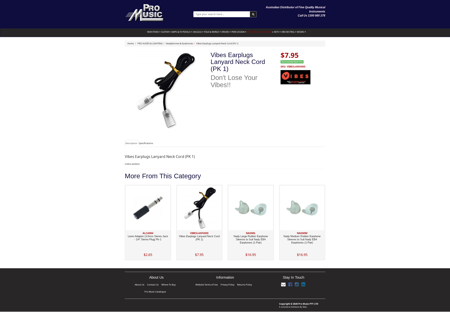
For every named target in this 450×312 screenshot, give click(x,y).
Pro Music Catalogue (174, 284)
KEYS (276, 31)
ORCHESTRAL (288, 31)
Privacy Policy (227, 284)
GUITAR (165, 31)
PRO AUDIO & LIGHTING (259, 31)
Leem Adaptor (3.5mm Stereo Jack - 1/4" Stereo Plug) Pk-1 (148, 238)
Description (131, 143)
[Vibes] (303, 76)
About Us (130, 284)
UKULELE (197, 31)
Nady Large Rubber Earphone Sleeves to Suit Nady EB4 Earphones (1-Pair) (251, 239)
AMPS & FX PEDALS (181, 31)
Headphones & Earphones (179, 43)
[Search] (253, 14)
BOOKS (301, 31)
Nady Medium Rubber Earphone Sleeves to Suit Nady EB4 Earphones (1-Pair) (302, 239)
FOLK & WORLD (212, 31)
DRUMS (225, 31)
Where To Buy (155, 284)
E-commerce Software (289, 301)
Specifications (146, 143)
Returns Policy (242, 284)
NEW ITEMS (153, 31)
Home (130, 43)
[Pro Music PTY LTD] (145, 12)
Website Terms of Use (209, 284)
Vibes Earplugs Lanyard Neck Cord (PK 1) (217, 43)
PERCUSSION (238, 31)
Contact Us (141, 284)
